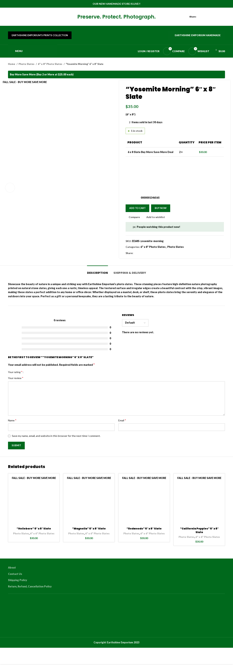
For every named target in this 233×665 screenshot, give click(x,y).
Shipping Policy (17, 580)
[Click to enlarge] (10, 187)
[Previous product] (216, 64)
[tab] (97, 271)
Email (122, 420)
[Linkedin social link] (219, 16)
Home (12, 64)
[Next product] (223, 64)
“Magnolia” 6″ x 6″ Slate (89, 528)
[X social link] (206, 16)
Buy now (161, 208)
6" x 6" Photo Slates (42, 533)
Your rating (15, 371)
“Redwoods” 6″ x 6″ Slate (144, 528)
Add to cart (137, 208)
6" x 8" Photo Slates (50, 64)
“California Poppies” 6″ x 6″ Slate (199, 530)
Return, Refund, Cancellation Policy (30, 586)
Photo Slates (27, 64)
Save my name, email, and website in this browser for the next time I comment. (56, 435)
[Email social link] (210, 16)
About (12, 567)
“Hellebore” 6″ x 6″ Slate (34, 528)
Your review (15, 378)
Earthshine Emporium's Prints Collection (40, 35)
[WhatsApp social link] (223, 16)
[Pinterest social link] (214, 16)
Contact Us (15, 573)
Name (12, 420)
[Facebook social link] (202, 16)
